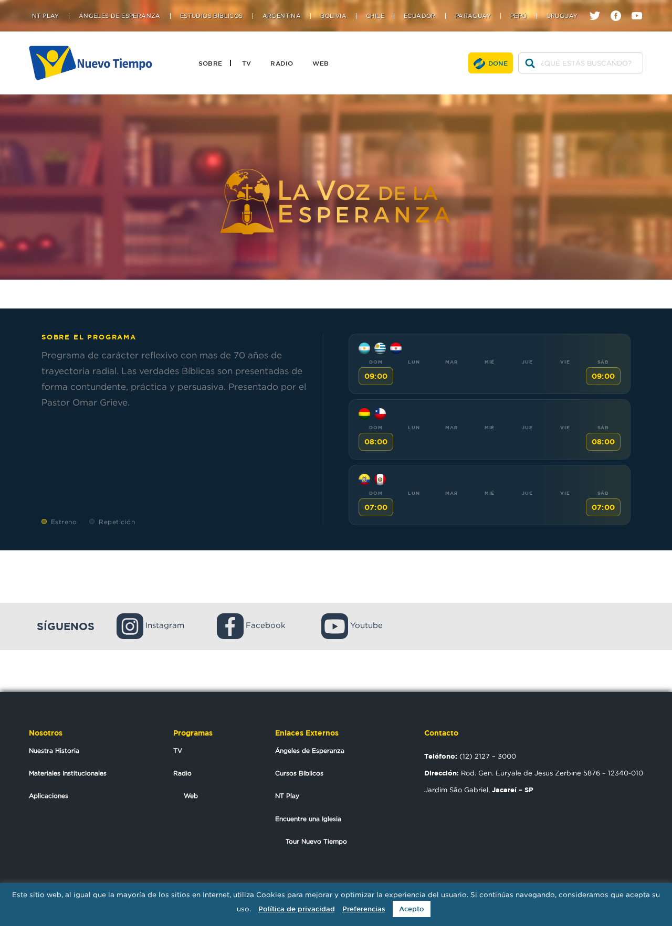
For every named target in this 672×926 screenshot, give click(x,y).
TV (246, 63)
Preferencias (363, 909)
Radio (281, 63)
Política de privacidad (296, 909)
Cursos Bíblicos (299, 773)
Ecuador (420, 16)
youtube (640, 6)
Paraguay (473, 16)
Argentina (281, 16)
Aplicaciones (48, 795)
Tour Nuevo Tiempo (316, 841)
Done (498, 63)
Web (320, 63)
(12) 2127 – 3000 (470, 756)
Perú (518, 16)
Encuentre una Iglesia (308, 818)
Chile (375, 16)
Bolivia (333, 16)
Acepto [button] (411, 909)
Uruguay (562, 16)
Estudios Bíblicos (211, 16)
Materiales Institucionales (68, 773)
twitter (598, 6)
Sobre (210, 63)
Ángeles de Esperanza (120, 16)
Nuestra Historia (54, 750)
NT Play (45, 16)
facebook (619, 6)
